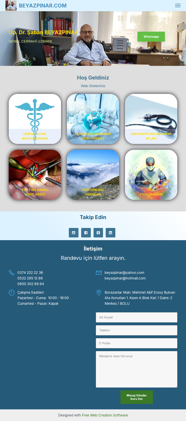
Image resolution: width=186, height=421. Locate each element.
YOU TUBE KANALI (34, 190)
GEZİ (151, 190)
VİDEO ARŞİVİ (35, 194)
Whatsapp (151, 36)
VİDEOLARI (93, 194)
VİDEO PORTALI (93, 138)
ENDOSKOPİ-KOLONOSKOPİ (151, 134)
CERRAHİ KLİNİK (34, 134)
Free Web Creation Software (105, 415)
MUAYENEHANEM (35, 138)
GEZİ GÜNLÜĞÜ (93, 190)
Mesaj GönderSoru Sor (137, 397)
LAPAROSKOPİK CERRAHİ (93, 134)
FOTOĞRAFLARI (151, 194)
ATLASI (151, 138)
